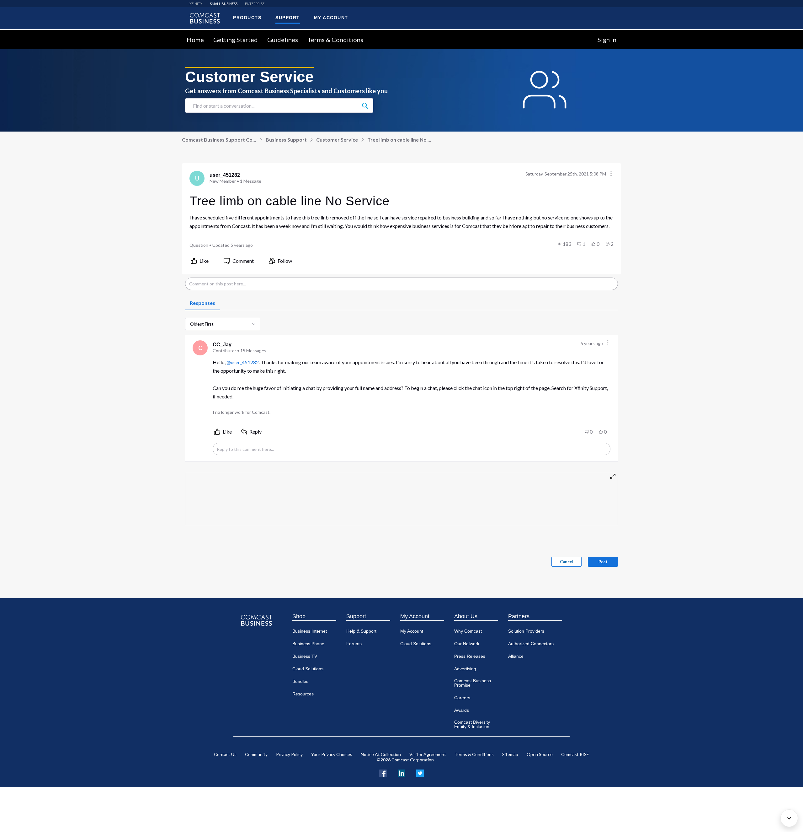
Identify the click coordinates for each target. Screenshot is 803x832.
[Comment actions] (607, 343)
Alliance (516, 656)
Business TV (304, 656)
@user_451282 (242, 362)
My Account (414, 616)
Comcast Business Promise (472, 682)
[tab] (202, 303)
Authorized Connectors (531, 643)
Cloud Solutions (307, 669)
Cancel (566, 561)
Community (256, 754)
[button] (564, 243)
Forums (354, 643)
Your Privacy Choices (331, 754)
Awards (461, 710)
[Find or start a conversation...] (364, 105)
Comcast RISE (575, 754)
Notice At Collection (381, 754)
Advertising (465, 669)
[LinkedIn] (401, 772)
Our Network (466, 643)
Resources (303, 694)
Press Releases (469, 656)
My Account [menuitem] (331, 17)
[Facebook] (383, 772)
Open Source (540, 754)
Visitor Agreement (427, 754)
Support (356, 616)
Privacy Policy (289, 754)
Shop (299, 616)
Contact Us (225, 754)
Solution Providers (526, 631)
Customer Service (337, 140)
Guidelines (282, 39)
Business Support (286, 140)
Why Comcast (468, 631)
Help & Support (361, 631)
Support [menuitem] (287, 17)
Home (195, 39)
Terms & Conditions (335, 39)
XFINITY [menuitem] (195, 4)
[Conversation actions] (611, 174)
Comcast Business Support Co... (219, 140)
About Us (465, 616)
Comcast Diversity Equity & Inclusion (472, 724)
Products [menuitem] (247, 17)
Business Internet (309, 631)
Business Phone (308, 643)
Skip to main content (26, 33)
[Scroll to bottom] (789, 818)
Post (603, 561)
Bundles (300, 681)
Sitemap (510, 754)
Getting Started (235, 39)
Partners (518, 616)
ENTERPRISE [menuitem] (254, 4)
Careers (462, 697)
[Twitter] (420, 772)
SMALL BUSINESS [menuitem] (223, 4)
